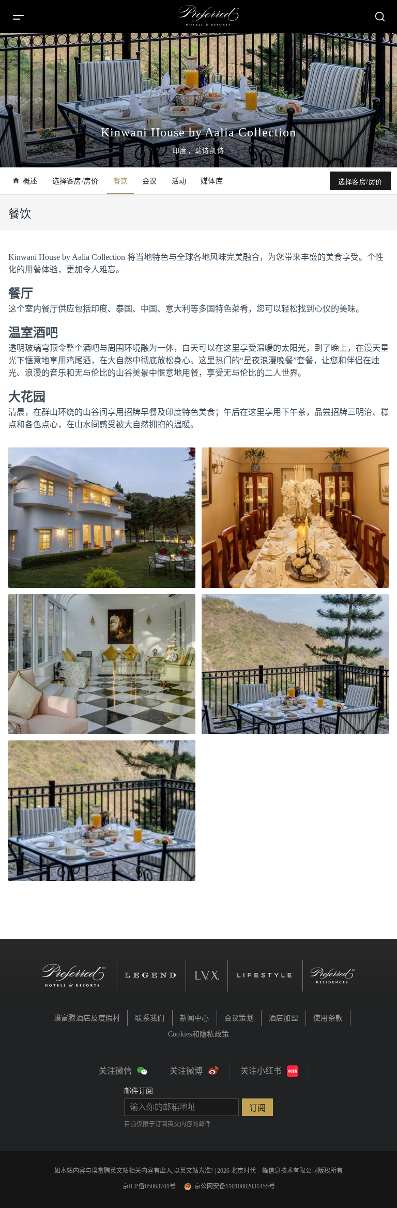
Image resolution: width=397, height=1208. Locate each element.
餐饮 (120, 181)
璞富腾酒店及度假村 (87, 1018)
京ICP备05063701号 (149, 1186)
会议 (149, 181)
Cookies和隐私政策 (198, 1034)
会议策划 (239, 1018)
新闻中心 (194, 1018)
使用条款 (328, 1018)
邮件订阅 (138, 1091)
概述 (30, 181)
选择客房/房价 (75, 181)
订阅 (257, 1108)
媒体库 (212, 181)
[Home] (208, 16)
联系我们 (149, 1018)
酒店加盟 (283, 1018)
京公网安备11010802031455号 (234, 1186)
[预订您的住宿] (380, 16)
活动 (179, 181)
